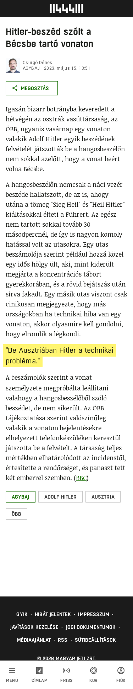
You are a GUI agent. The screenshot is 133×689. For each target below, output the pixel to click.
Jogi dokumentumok (91, 627)
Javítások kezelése (34, 627)
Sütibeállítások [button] (95, 640)
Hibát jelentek (53, 614)
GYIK (21, 614)
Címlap (39, 680)
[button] (20, 497)
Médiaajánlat (34, 640)
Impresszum (93, 614)
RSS (62, 640)
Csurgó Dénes (37, 62)
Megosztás (35, 88)
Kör (93, 680)
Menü (12, 680)
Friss (66, 680)
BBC (81, 477)
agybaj (31, 68)
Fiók (121, 680)
